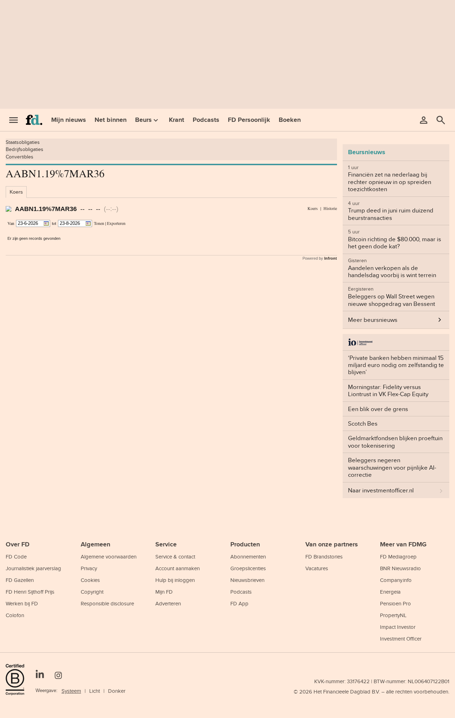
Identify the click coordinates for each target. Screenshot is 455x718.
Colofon (15, 615)
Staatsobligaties (23, 142)
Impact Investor (398, 627)
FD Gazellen (20, 580)
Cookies (90, 580)
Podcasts (206, 119)
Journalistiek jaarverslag (33, 568)
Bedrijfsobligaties (24, 149)
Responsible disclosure (107, 603)
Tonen (99, 223)
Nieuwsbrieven (247, 580)
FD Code (16, 556)
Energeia (390, 591)
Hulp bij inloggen (175, 580)
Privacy (89, 568)
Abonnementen (248, 556)
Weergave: (47, 690)
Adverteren (168, 603)
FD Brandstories (324, 556)
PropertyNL (393, 615)
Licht (94, 691)
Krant (176, 119)
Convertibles (19, 156)
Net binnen (111, 119)
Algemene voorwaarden (108, 556)
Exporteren (116, 223)
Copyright (92, 591)
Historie (330, 208)
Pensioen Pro (395, 603)
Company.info (396, 580)
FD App (239, 603)
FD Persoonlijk (249, 119)
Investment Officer (401, 638)
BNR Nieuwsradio (400, 568)
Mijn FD (164, 591)
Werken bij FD (22, 603)
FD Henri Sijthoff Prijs (30, 591)
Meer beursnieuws (372, 319)
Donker (116, 691)
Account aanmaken (177, 568)
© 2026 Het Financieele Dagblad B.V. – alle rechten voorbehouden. (371, 691)
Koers (16, 192)
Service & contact (175, 556)
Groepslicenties (248, 568)
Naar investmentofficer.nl (381, 490)
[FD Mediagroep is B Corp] (18, 679)
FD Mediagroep (398, 556)
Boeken (290, 119)
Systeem (71, 691)
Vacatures (316, 568)
